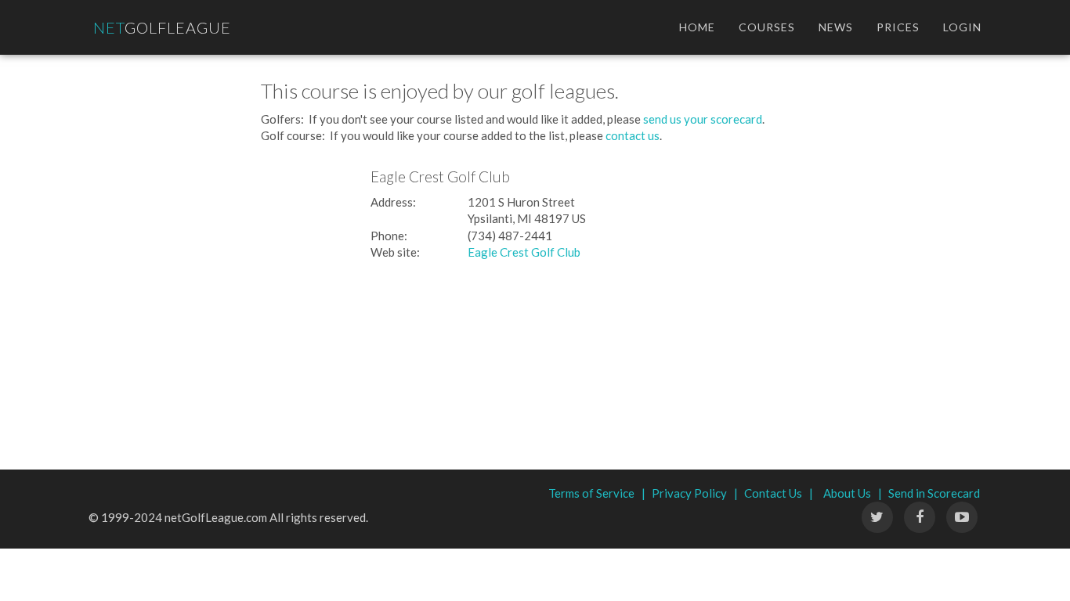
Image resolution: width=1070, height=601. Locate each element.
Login (962, 27)
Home (697, 27)
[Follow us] (920, 517)
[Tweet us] (877, 517)
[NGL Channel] (962, 517)
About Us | (852, 493)
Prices (898, 27)
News (836, 27)
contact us (632, 135)
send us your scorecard (702, 119)
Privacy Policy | (695, 493)
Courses (767, 27)
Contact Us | (778, 493)
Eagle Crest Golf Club (524, 252)
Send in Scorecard (934, 493)
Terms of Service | (596, 493)
